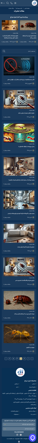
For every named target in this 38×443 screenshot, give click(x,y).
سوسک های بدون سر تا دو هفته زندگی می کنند (29, 37)
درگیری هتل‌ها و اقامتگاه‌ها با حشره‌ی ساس (24, 280)
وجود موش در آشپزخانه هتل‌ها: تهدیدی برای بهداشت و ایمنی (21, 213)
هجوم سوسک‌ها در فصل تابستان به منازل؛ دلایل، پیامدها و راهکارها (10, 37)
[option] (28, 31)
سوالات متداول (32, 411)
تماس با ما (33, 414)
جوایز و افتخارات (14, 411)
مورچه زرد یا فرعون (30, 347)
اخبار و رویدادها (19, 8)
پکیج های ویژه (32, 387)
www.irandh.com (10, 438)
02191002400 (33, 405)
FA (1, 3)
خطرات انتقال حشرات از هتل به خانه (26, 113)
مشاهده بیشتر (24, 41)
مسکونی (16, 384)
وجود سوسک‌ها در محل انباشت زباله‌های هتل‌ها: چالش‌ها (21, 180)
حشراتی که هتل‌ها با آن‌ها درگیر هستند (25, 247)
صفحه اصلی (27, 8)
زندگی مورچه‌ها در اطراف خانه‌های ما (26, 146)
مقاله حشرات (11, 8)
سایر (17, 387)
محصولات (16, 414)
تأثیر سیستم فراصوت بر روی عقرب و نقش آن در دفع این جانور (21, 79)
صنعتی (33, 384)
